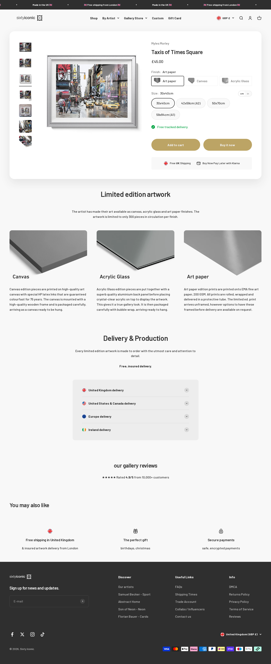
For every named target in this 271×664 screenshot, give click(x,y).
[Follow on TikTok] (42, 634)
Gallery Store (133, 18)
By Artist (108, 18)
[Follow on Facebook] (12, 634)
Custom (157, 18)
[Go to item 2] (25, 63)
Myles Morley (160, 43)
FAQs (178, 587)
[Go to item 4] (25, 95)
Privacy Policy (239, 601)
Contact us (183, 616)
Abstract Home (129, 601)
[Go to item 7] (25, 143)
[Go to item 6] (25, 127)
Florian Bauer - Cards (133, 616)
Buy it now (227, 145)
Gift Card (174, 18)
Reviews (235, 616)
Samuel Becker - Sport (134, 594)
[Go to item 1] (25, 48)
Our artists (126, 587)
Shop (94, 18)
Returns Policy (239, 594)
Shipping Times (186, 594)
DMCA (233, 587)
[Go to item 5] (25, 111)
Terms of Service (241, 609)
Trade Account (185, 601)
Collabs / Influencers (190, 609)
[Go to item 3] (25, 79)
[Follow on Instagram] (32, 634)
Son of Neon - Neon (131, 609)
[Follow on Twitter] (22, 634)
